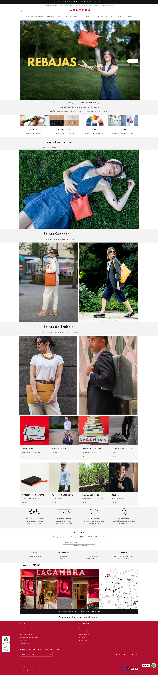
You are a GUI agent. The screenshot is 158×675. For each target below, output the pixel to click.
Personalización (84, 631)
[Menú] (9, 637)
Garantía (22, 631)
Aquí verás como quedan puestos (122, 133)
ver (133, 61)
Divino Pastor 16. (67, 611)
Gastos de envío (24, 628)
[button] (22, 11)
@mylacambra (91, 617)
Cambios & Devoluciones (27, 634)
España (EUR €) (25, 671)
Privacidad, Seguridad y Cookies (29, 637)
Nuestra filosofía (84, 634)
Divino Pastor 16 (94, 556)
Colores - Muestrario (85, 628)
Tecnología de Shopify (133, 672)
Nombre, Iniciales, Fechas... (63, 133)
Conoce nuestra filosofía (33, 133)
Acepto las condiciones (80, 546)
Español (38, 671)
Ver (23, 456)
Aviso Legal (23, 641)
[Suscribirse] (93, 542)
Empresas (82, 637)
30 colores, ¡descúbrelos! (93, 133)
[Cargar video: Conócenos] (59, 589)
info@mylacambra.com (34, 556)
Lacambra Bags (125, 672)
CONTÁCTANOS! (24, 644)
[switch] (6, 650)
